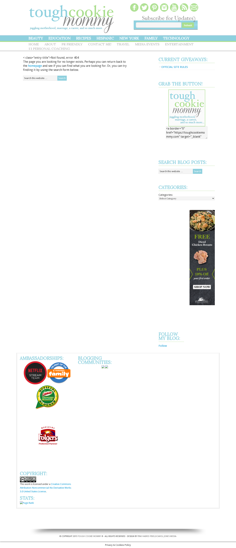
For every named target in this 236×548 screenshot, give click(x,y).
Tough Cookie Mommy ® (90, 536)
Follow (163, 345)
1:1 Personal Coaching (49, 48)
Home (34, 44)
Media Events (147, 44)
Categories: (166, 195)
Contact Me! (99, 44)
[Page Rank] (27, 503)
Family (151, 38)
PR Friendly (72, 44)
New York (129, 38)
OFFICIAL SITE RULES (174, 67)
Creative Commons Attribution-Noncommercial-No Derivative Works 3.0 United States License (45, 488)
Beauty (36, 38)
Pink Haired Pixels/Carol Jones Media (157, 536)
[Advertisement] (173, 265)
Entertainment (179, 44)
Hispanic (105, 38)
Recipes (83, 38)
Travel (123, 44)
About (50, 44)
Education (59, 38)
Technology (176, 38)
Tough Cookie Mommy (72, 16)
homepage (35, 66)
